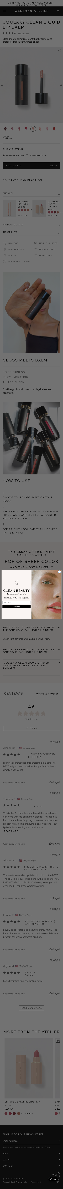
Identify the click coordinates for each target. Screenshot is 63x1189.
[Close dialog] (59, 571)
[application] (53, 1179)
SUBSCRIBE (17, 606)
